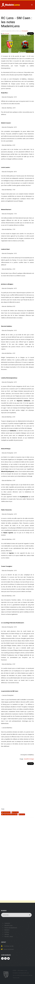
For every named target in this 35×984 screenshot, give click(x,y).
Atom (11, 936)
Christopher (25, 31)
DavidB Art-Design (29, 759)
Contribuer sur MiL (9, 946)
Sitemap (6, 934)
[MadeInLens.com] (6, 974)
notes (22, 814)
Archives (6, 932)
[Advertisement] (17, 784)
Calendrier (7, 923)
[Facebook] (5, 958)
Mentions (6, 930)
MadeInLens (6, 812)
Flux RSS (6, 936)
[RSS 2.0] (2, 958)
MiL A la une (6, 33)
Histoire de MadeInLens (10, 927)
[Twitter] (8, 958)
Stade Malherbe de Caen (10, 814)
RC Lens (16, 812)
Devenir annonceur (9, 949)
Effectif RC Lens (8, 925)
